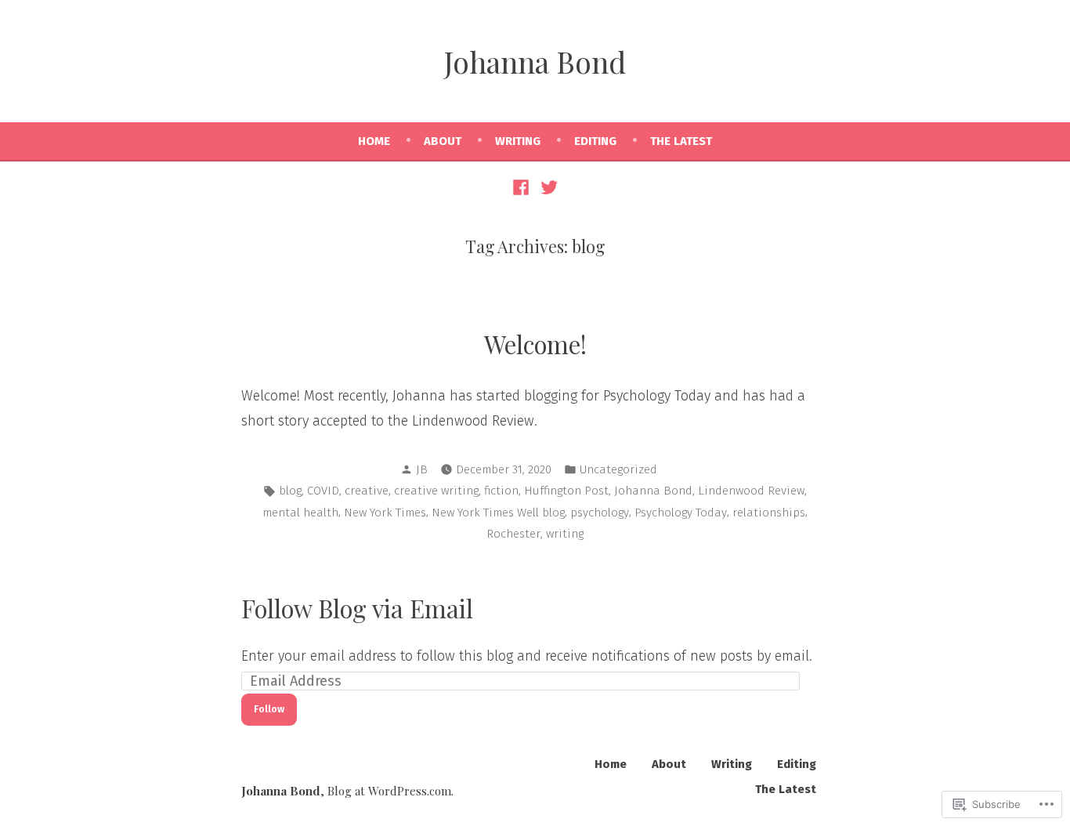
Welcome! (535, 344)
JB (422, 469)
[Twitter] (547, 186)
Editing (595, 141)
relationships (768, 512)
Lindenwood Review (751, 491)
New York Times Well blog (498, 512)
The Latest (681, 141)
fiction (501, 491)
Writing (517, 141)
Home (374, 141)
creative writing (436, 491)
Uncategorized (618, 469)
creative (367, 491)
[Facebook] (523, 186)
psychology (599, 512)
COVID (323, 491)
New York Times (385, 512)
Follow (269, 709)
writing (565, 534)
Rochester (513, 534)
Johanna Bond (535, 61)
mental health (300, 512)
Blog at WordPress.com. (390, 791)
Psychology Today (680, 512)
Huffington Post (566, 491)
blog (290, 491)
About (442, 141)
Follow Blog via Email (357, 608)
